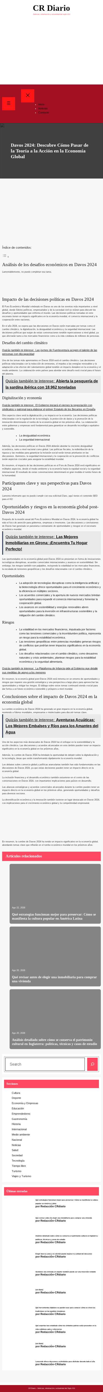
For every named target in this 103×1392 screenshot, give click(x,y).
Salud (15, 1150)
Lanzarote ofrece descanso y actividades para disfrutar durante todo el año (65, 1362)
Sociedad (17, 1155)
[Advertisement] (51, 52)
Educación (18, 1108)
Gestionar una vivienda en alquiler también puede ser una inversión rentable (65, 1272)
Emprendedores (21, 1113)
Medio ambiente (21, 1134)
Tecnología (18, 1160)
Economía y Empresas (25, 1103)
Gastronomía (19, 1119)
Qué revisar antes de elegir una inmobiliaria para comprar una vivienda (54, 979)
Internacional (19, 1129)
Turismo (16, 1171)
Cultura (16, 1092)
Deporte (16, 1097)
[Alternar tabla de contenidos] (5, 256)
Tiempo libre (19, 1165)
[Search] (92, 1064)
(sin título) (39, 1290)
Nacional (17, 1139)
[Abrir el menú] (8, 103)
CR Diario (51, 8)
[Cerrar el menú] (27, 95)
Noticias (16, 1145)
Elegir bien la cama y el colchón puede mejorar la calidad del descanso (63, 1254)
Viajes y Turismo (21, 1176)
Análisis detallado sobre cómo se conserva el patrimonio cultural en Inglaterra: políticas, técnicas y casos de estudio (54, 1042)
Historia (16, 1124)
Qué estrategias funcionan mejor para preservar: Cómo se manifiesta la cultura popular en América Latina (54, 916)
